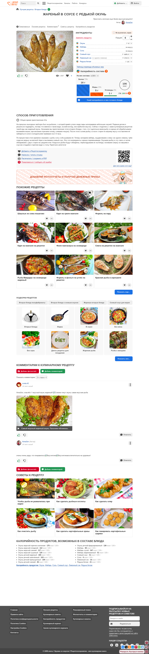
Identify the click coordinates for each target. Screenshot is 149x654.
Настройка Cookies (18, 628)
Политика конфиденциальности (24, 619)
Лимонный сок (85, 58)
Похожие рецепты (38, 26)
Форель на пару (103, 214)
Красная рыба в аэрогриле (108, 278)
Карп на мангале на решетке (31, 246)
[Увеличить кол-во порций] (131, 36)
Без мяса (118, 327)
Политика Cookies (18, 623)
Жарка (60, 327)
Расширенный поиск (82, 610)
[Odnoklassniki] (129, 647)
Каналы (67, 3)
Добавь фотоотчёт (28, 371)
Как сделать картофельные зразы (73, 531)
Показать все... (124, 359)
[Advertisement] (44, 94)
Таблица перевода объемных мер (90, 67)
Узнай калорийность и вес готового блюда (104, 100)
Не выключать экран (123, 33)
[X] (126, 647)
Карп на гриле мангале (67, 214)
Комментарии (53, 26)
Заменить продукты (84, 38)
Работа (74, 3)
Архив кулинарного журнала (55, 628)
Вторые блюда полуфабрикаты (32, 303)
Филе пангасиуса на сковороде (71, 246)
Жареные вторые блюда (94, 303)
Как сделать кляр (103, 501)
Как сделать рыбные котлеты (71, 501)
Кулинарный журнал (52, 623)
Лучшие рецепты (50, 610)
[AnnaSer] (18, 442)
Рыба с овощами (118, 351)
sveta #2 (25, 383)
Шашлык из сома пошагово (31, 214)
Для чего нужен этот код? (122, 166)
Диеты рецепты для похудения (60, 352)
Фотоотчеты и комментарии (85, 614)
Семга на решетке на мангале (109, 246)
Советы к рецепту (67, 26)
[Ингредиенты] (147, 642)
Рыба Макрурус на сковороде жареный (32, 279)
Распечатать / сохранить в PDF (34, 158)
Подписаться (125, 624)
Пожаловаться (24, 26)
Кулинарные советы (52, 614)
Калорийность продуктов (85, 26)
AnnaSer (129, 22)
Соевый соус (85, 54)
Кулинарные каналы (82, 619)
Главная (14, 610)
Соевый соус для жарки (120, 303)
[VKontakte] (123, 647)
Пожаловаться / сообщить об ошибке (37, 162)
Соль (82, 51)
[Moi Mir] (132, 647)
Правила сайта (16, 614)
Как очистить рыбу (27, 531)
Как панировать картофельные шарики (110, 532)
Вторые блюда (30, 327)
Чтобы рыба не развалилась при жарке (34, 502)
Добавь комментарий (53, 371)
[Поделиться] (147, 647)
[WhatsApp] (139, 647)
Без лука (30, 351)
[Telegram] (142, 647)
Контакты (14, 632)
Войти (136, 3)
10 (22, 76)
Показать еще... (123, 292)
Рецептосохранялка (54, 3)
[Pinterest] (136, 647)
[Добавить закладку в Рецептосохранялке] (67, 75)
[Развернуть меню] (147, 652)
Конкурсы (82, 3)
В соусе (89, 327)
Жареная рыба (89, 351)
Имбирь (83, 47)
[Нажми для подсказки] (106, 71)
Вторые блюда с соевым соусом (64, 303)
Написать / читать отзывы (32, 155)
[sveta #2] (18, 384)
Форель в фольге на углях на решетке (70, 279)
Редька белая (85, 61)
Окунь (82, 43)
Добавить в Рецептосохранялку (34, 151)
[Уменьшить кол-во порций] (131, 39)
